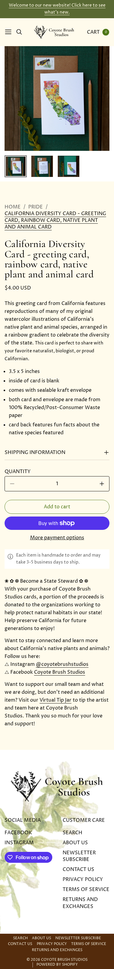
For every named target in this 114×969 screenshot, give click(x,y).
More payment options (57, 538)
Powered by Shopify (57, 964)
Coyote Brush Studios (59, 672)
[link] (57, 220)
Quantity (19, 472)
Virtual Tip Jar (55, 700)
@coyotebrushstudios (62, 664)
